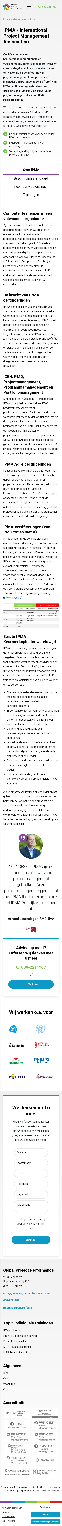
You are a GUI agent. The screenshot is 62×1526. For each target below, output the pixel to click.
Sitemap (11, 1490)
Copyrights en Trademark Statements (17, 1487)
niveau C (29, 580)
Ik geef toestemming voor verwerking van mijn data (31, 1223)
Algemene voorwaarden (51, 1487)
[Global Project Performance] (12, 7)
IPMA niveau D (12, 598)
